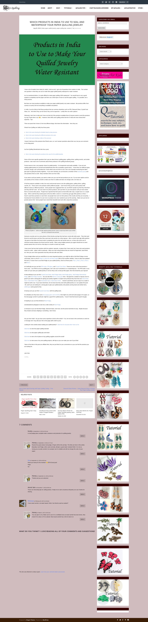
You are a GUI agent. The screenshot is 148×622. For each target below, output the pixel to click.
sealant (69, 28)
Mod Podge (48, 300)
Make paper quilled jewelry (49, 28)
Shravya (31, 501)
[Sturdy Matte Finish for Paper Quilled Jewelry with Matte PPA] (66, 403)
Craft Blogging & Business (99, 8)
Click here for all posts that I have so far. (68, 324)
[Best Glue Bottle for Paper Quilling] (84, 403)
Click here (27, 328)
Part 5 (28, 262)
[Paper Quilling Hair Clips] (29, 403)
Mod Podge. (57, 304)
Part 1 (74, 260)
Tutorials (67, 8)
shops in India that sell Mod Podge (48, 258)
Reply (82, 436)
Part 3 (82, 260)
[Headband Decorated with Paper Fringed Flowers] (47, 403)
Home (43, 8)
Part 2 (78, 260)
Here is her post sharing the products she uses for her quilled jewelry (44, 154)
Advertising (22, 2)
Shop (58, 8)
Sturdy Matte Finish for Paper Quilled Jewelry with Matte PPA (66, 412)
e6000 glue (27, 287)
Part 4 (86, 260)
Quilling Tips (80, 8)
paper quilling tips (61, 28)
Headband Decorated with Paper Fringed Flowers (47, 411)
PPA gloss (50, 266)
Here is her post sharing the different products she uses (41, 135)
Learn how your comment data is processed (52, 571)
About (50, 8)
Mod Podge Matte (57, 274)
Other (140, 8)
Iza (29, 460)
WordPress (45, 620)
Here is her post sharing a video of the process (38, 138)
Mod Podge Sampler (36, 276)
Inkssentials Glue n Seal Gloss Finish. (50, 280)
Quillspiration (129, 8)
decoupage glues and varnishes (51, 294)
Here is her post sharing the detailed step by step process (41, 132)
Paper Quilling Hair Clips (28, 411)
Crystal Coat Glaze (61, 266)
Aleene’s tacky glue (57, 276)
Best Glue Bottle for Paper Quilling (84, 411)
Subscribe (101, 28)
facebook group (81, 171)
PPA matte (44, 266)
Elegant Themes (30, 620)
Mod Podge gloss (67, 274)
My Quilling (115, 8)
